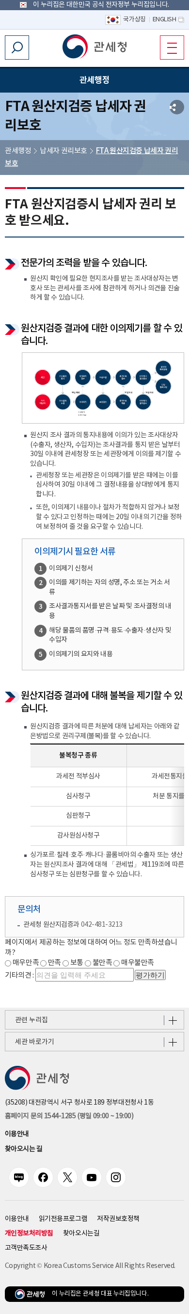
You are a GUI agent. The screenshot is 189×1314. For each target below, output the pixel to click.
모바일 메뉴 (172, 47)
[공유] (177, 107)
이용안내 (17, 1134)
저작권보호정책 (118, 1219)
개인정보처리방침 (29, 1233)
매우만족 (26, 963)
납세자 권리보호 (63, 151)
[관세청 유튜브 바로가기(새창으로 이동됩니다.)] (91, 1177)
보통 (76, 963)
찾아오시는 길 (24, 1149)
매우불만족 (137, 963)
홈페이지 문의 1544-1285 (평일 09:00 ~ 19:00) (69, 1116)
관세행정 (18, 151)
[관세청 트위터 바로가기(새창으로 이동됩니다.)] (67, 1177)
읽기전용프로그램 (63, 1219)
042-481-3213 (102, 925)
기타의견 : (19, 975)
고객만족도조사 (26, 1248)
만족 (54, 963)
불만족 (102, 963)
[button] (94, 46)
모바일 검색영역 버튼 (17, 47)
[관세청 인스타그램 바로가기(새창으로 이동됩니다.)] (116, 1177)
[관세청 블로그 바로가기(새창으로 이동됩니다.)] (19, 1177)
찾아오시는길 (81, 1233)
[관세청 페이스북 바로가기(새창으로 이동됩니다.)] (43, 1177)
